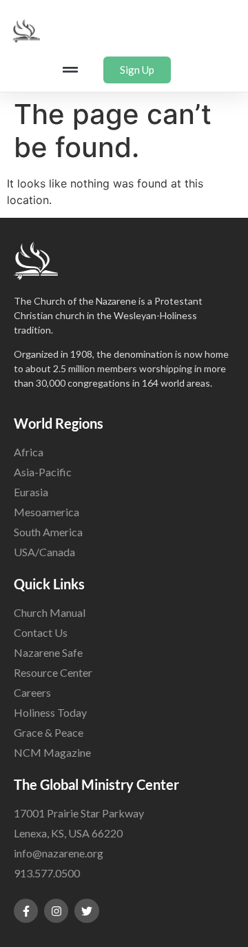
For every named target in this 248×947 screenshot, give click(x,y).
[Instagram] (56, 911)
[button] (70, 70)
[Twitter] (86, 911)
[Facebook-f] (26, 911)
